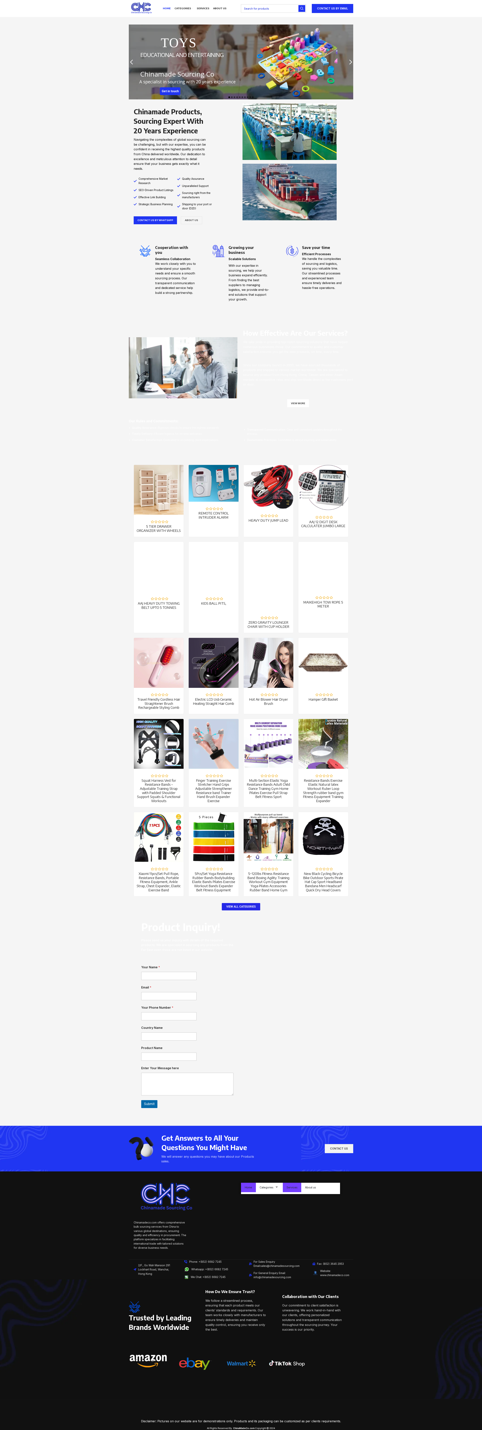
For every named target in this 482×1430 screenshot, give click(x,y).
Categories (266, 1187)
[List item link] (211, 1269)
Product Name (151, 1048)
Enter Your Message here (160, 1068)
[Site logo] (141, 8)
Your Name (150, 967)
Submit (149, 1104)
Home (248, 1187)
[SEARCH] (301, 8)
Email (146, 987)
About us (310, 1187)
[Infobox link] (167, 270)
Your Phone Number (157, 1007)
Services (292, 1187)
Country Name (152, 1028)
